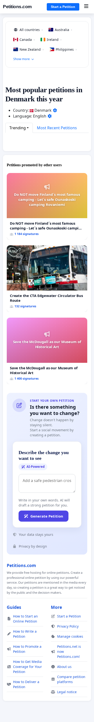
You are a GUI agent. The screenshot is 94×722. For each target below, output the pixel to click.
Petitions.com (17, 6)
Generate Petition (46, 516)
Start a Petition (63, 7)
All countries (31, 29)
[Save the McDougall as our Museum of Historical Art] (47, 351)
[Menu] (86, 7)
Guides (14, 607)
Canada (27, 39)
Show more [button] (21, 59)
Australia (63, 29)
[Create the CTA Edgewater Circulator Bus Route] (47, 278)
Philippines (66, 49)
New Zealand (32, 49)
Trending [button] (17, 127)
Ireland (54, 39)
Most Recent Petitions (57, 127)
